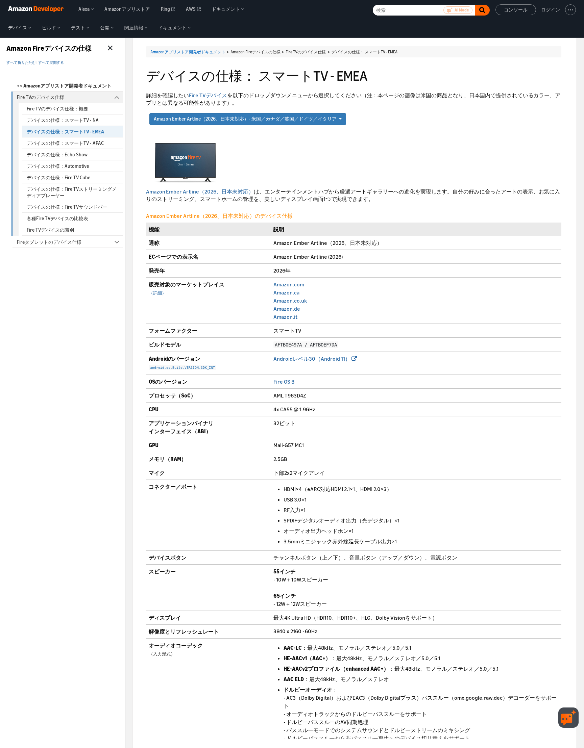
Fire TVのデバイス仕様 (40, 97)
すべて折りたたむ (21, 62)
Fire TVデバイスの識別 (50, 230)
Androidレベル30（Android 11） (311, 358)
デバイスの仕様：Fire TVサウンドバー (67, 207)
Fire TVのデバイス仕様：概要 (57, 108)
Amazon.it (285, 316)
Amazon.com (288, 284)
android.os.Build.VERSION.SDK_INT (182, 367)
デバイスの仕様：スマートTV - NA (63, 120)
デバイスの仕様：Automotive (58, 166)
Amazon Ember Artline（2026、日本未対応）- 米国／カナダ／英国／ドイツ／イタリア (245, 119)
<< (64, 85)
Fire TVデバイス (208, 95)
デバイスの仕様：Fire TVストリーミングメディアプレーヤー (72, 192)
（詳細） (157, 292)
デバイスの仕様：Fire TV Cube (58, 177)
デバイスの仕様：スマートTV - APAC (65, 143)
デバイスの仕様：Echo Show (57, 154)
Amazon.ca (286, 292)
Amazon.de (286, 308)
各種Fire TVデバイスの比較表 (57, 218)
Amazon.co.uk (290, 300)
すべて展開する (51, 62)
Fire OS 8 (283, 381)
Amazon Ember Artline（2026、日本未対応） (200, 191)
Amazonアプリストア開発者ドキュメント (187, 51)
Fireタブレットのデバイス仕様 (49, 242)
